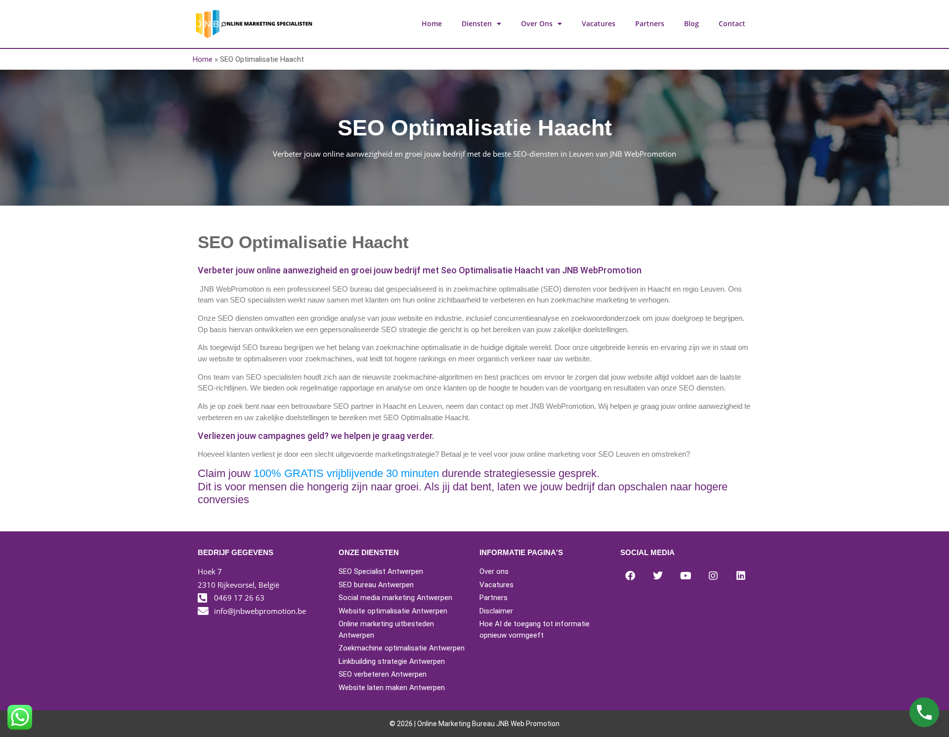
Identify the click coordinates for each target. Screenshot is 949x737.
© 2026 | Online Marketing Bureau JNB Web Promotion (474, 724)
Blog (691, 23)
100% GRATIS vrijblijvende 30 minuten (346, 473)
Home (432, 23)
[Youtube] (685, 576)
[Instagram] (713, 576)
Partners (649, 23)
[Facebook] (630, 576)
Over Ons (537, 23)
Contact (732, 23)
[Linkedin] (741, 576)
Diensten (477, 23)
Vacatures (598, 23)
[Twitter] (658, 576)
